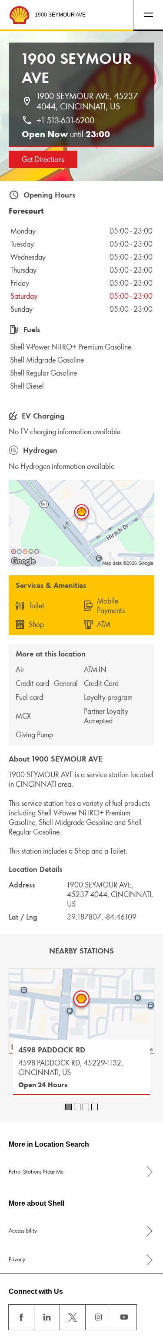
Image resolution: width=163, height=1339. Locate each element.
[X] (73, 1317)
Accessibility (23, 1230)
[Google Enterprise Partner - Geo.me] (25, 551)
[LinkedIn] (47, 1317)
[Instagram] (98, 1317)
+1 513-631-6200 (65, 120)
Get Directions (43, 159)
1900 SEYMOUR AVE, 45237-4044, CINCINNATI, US (88, 101)
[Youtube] (124, 1317)
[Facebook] (21, 1317)
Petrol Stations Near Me (36, 1171)
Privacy (17, 1259)
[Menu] (148, 15)
